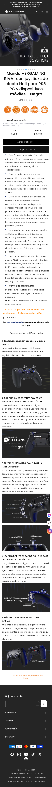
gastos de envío (15, 322)
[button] (47, 12)
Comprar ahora (26, 149)
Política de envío (16, 781)
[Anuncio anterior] (5, 4)
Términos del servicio (37, 777)
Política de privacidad (36, 773)
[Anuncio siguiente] (47, 4)
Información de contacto (35, 781)
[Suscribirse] (44, 703)
